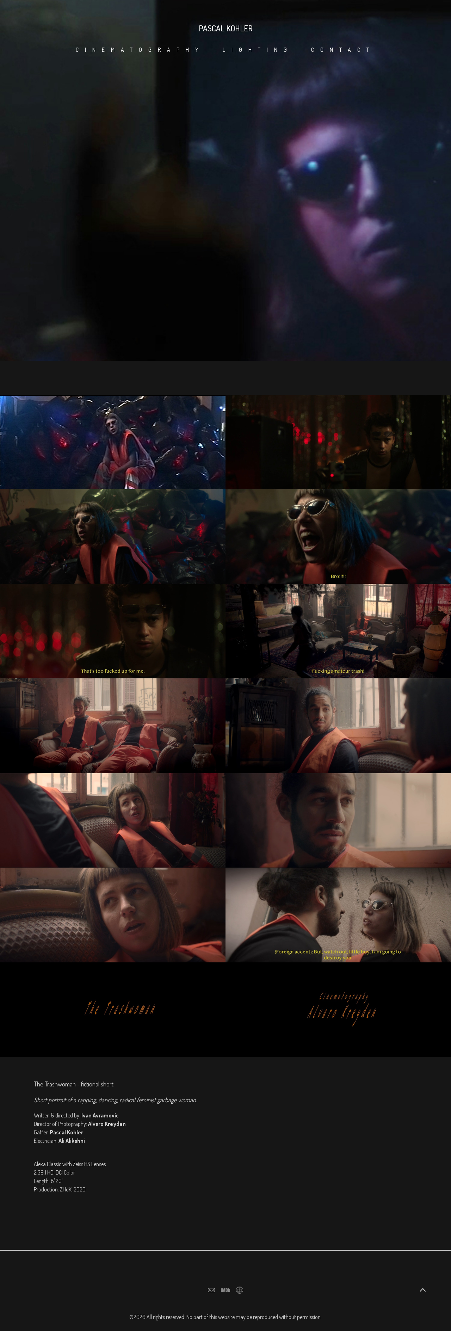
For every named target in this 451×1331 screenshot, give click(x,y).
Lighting (258, 49)
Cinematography (140, 49)
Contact (343, 49)
